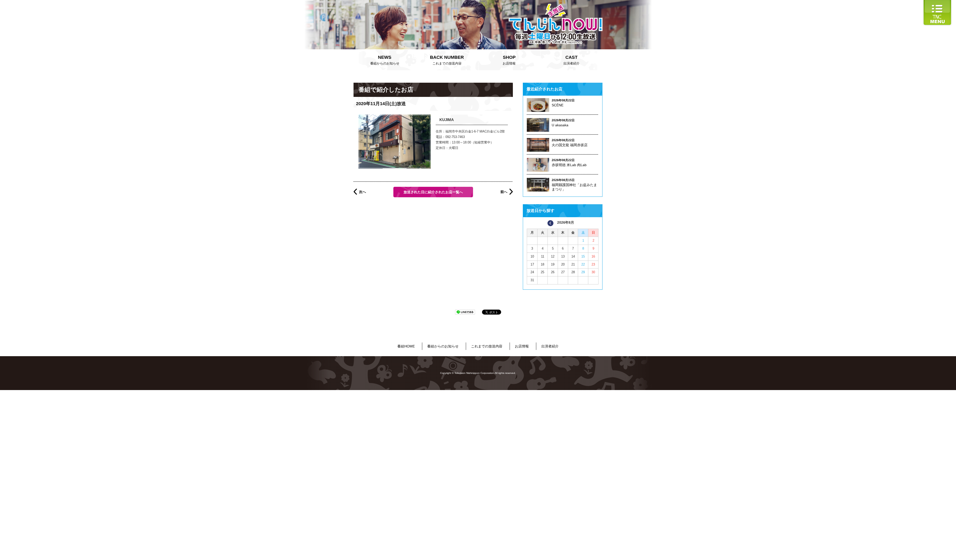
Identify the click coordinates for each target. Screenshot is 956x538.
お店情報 (509, 60)
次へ (362, 192)
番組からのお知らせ (384, 60)
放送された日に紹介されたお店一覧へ (433, 192)
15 (583, 256)
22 (583, 264)
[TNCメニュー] (937, 2)
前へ (503, 192)
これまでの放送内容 (447, 60)
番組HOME (406, 346)
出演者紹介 (571, 60)
